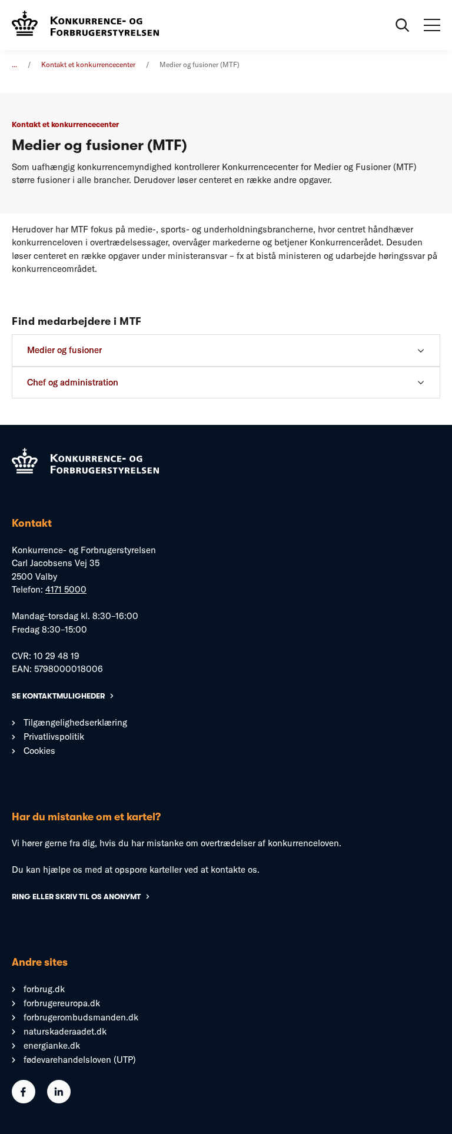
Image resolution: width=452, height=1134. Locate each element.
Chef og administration (72, 382)
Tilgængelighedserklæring (75, 722)
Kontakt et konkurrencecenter (88, 64)
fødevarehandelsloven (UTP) (80, 1059)
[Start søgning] (402, 25)
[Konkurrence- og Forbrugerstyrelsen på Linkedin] (59, 1100)
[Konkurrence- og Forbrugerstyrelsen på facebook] (23, 1100)
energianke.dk (52, 1045)
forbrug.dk (44, 989)
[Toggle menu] (432, 25)
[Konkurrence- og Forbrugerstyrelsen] (85, 25)
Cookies (39, 750)
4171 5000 (66, 589)
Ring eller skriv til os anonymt (76, 896)
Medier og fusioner (64, 349)
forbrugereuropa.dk (62, 1003)
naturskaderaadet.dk (65, 1031)
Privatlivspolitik (54, 736)
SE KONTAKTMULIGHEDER (58, 695)
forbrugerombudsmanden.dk (81, 1017)
